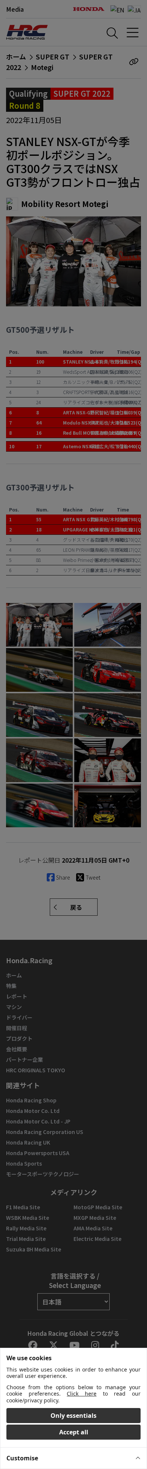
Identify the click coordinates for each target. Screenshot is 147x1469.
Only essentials (73, 1415)
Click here (81, 1393)
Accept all (73, 1432)
